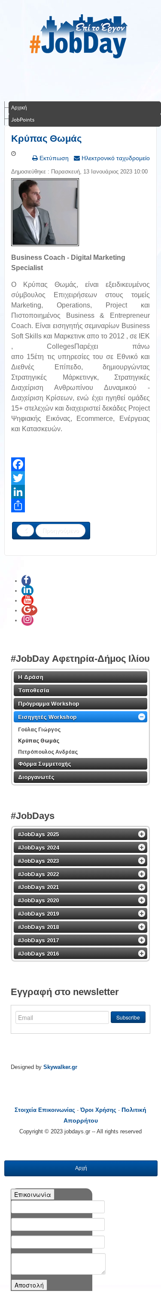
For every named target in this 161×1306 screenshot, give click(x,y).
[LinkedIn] (80, 492)
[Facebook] (80, 464)
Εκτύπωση (53, 158)
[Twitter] (80, 478)
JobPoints (22, 119)
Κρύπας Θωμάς (46, 138)
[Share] (80, 505)
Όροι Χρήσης (98, 1110)
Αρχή (81, 1168)
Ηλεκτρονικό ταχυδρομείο (115, 158)
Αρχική (19, 107)
